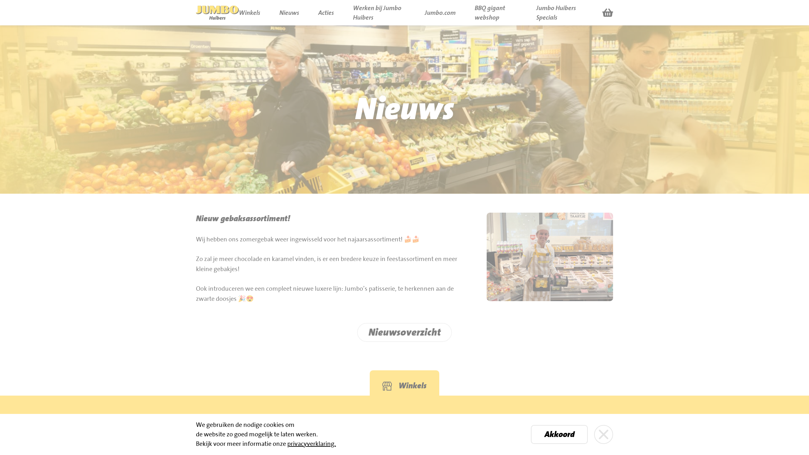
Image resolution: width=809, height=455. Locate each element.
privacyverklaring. (311, 444)
